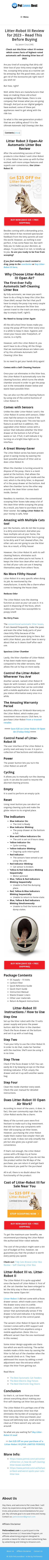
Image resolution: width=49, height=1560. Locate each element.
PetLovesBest (18, 1556)
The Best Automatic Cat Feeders (26, 1377)
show (17, 133)
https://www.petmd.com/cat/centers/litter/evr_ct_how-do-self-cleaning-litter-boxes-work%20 (27, 1461)
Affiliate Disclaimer (24, 1551)
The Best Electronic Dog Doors (25, 1384)
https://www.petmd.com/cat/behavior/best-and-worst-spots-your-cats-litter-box (27, 1471)
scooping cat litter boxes (16, 98)
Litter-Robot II (11, 1298)
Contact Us (38, 1551)
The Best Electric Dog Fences (24, 1380)
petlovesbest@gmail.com (24, 1516)
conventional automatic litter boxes (25, 624)
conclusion (26, 264)
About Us (10, 1551)
